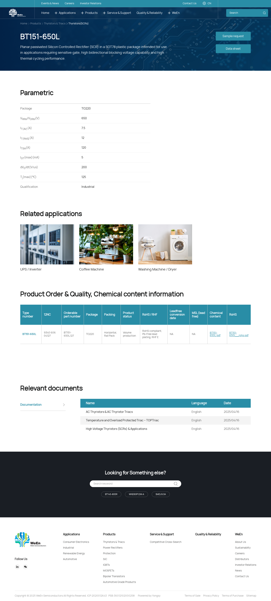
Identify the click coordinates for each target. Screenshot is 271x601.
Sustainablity (243, 548)
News (238, 570)
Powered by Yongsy (149, 596)
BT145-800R (111, 494)
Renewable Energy (74, 553)
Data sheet (233, 48)
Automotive (70, 559)
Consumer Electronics (76, 542)
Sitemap (251, 596)
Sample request (233, 36)
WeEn (176, 12)
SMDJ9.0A (161, 494)
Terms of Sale (192, 596)
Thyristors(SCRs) (78, 23)
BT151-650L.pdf (215, 334)
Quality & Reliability (149, 12)
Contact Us (189, 3)
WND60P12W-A (136, 494)
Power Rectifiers (112, 548)
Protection (109, 553)
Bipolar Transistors (114, 576)
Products (91, 12)
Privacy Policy (211, 596)
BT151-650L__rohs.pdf (239, 334)
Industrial (68, 548)
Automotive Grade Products (119, 582)
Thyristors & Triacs (54, 23)
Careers (69, 3)
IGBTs (106, 565)
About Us (240, 542)
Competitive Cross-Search (165, 542)
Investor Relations (90, 3)
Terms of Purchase (233, 596)
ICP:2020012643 (97, 596)
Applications (67, 12)
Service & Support (119, 12)
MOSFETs (108, 570)
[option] (47, 248)
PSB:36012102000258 (121, 596)
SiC (105, 559)
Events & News (50, 3)
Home (45, 12)
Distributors (242, 559)
